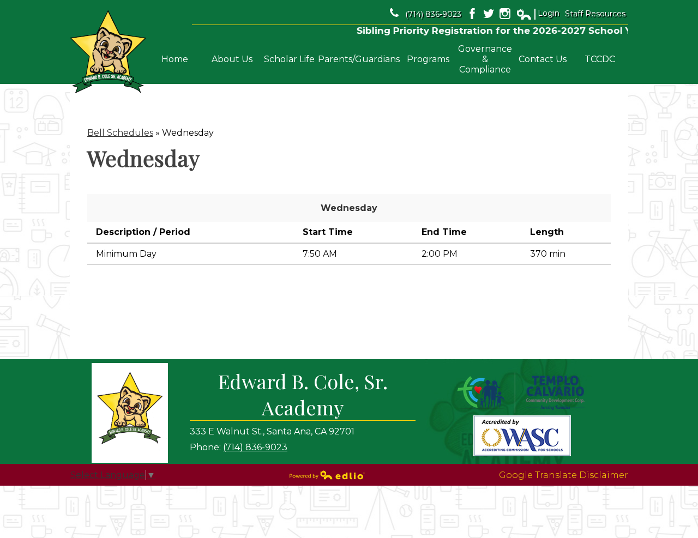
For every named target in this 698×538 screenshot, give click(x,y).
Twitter (488, 13)
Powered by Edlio (327, 474)
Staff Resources (595, 14)
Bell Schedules (120, 133)
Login (537, 14)
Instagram (505, 13)
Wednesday (349, 208)
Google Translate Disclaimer (563, 475)
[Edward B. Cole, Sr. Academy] (108, 52)
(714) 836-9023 (433, 14)
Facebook (472, 13)
